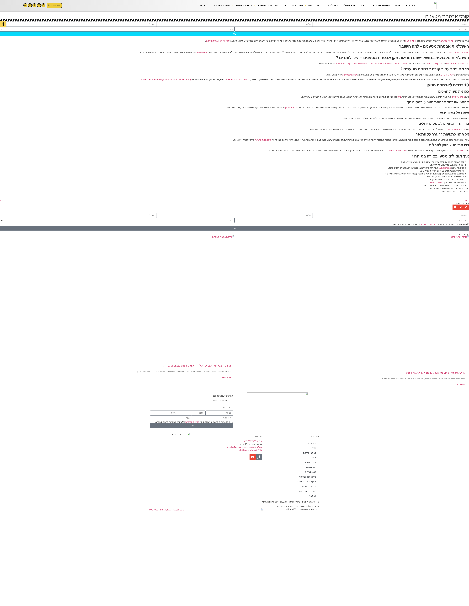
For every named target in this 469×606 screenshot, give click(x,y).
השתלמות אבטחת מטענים (458, 52)
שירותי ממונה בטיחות (293, 5)
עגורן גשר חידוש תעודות (267, 5)
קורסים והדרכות (383, 5)
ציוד (399, 97)
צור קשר (203, 5)
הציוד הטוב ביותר (456, 150)
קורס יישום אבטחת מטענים (457, 63)
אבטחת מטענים (447, 41)
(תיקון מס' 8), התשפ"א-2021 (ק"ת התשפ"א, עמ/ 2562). (166, 79)
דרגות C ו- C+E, (447, 75)
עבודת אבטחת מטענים (397, 150)
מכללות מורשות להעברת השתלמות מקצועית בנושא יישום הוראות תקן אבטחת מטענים (371, 63)
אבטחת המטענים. (434, 182)
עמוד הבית (410, 5)
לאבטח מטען (411, 41)
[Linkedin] (39, 5)
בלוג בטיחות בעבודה (221, 5)
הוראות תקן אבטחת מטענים (217, 41)
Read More (461, 385)
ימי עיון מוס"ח (349, 5)
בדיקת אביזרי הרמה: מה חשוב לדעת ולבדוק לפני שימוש (435, 372)
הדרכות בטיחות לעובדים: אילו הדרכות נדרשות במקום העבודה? (197, 365)
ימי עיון (364, 5)
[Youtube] (25, 5)
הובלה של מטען (458, 97)
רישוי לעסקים (332, 5)
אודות (397, 5)
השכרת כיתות (314, 5)
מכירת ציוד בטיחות (243, 5)
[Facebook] (43, 5)
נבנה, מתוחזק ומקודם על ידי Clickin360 (303, 509)
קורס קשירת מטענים (434, 63)
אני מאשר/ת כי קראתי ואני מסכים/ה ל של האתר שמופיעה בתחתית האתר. (429, 224)
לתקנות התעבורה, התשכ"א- (237, 79)
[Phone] (259, 457)
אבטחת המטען (291, 107)
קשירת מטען (201, 52)
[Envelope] (253, 457)
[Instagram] (30, 5)
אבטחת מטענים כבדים (455, 129)
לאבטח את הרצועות (263, 140)
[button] (466, 207)
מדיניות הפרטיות (428, 224)
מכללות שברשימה (349, 75)
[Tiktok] (34, 5)
